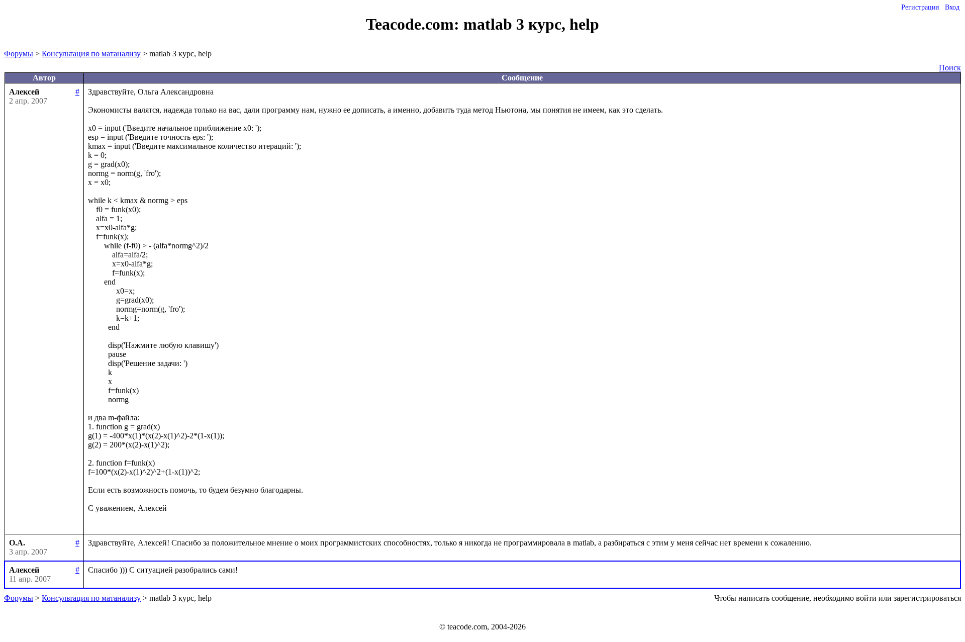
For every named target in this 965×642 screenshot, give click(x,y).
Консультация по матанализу (91, 53)
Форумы (18, 53)
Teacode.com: (414, 24)
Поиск (950, 67)
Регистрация (920, 7)
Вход (952, 7)
